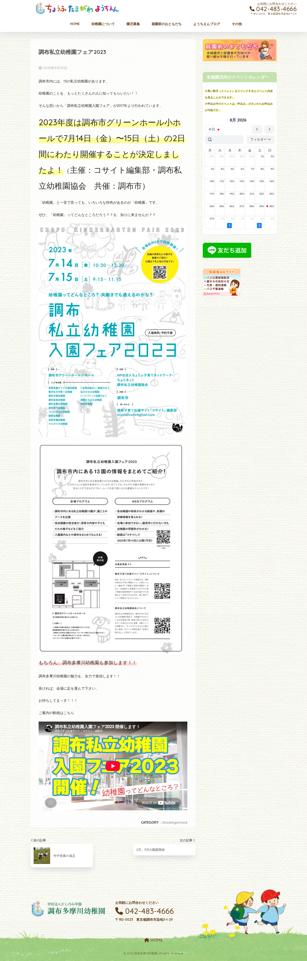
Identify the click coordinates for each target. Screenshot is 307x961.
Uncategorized (174, 822)
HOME (156, 940)
